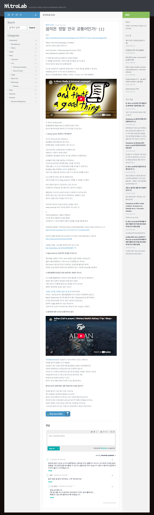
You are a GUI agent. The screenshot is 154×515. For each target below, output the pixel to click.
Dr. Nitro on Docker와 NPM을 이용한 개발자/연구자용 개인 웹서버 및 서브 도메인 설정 (136, 224)
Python (13, 48)
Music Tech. (14, 78)
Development (13, 40)
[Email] (16, 14)
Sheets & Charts (18, 71)
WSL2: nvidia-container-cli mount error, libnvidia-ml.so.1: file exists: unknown (136, 69)
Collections (14, 59)
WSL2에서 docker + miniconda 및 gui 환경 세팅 (136, 58)
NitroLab (15, 6)
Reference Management (18, 101)
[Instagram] (8, 14)
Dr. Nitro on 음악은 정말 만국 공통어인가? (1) (136, 168)
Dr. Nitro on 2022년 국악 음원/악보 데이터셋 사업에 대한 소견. (136, 104)
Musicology (14, 82)
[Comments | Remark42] (81, 467)
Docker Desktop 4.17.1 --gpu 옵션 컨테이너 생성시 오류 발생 (136, 80)
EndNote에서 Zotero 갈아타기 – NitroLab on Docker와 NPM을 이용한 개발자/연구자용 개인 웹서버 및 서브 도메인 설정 (136, 240)
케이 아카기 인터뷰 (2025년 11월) (135, 42)
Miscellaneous (15, 44)
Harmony (16, 86)
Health (11, 52)
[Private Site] (20, 14)
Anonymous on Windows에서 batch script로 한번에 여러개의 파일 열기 (136, 145)
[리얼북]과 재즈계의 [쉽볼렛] (135, 50)
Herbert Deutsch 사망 (132, 89)
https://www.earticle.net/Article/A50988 (59, 239)
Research (12, 98)
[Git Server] (12, 14)
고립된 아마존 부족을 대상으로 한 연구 (59, 292)
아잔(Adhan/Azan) (52, 360)
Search (32, 27)
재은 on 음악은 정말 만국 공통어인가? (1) (136, 189)
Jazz (12, 63)
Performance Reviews (19, 67)
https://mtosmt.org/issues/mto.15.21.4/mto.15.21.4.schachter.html (67, 230)
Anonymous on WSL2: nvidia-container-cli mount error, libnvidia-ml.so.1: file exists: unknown (135, 207)
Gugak (13, 75)
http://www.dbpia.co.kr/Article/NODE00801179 (61, 248)
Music (11, 56)
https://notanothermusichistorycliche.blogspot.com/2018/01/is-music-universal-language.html (76, 38)
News (11, 90)
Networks (12, 94)
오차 (64, 169)
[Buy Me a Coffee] (35, 15)
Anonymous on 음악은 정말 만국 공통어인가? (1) (136, 120)
